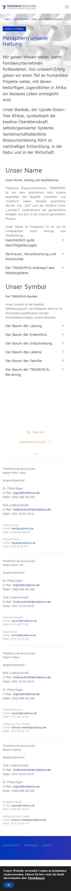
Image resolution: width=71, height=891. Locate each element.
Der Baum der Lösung (23, 326)
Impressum (31, 845)
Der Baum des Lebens (23, 352)
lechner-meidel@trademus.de (29, 727)
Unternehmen (21, 19)
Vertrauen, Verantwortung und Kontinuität (30, 256)
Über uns (37, 19)
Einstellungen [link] (36, 878)
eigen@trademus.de (26, 492)
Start (7, 19)
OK (8, 885)
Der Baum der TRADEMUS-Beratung (27, 372)
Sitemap (47, 845)
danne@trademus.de (24, 635)
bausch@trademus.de (24, 620)
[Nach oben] (35, 454)
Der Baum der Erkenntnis (26, 334)
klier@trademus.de (22, 528)
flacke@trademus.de (23, 542)
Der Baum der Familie (23, 361)
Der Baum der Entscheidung (28, 343)
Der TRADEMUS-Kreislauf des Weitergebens (29, 270)
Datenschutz (11, 845)
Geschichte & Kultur (33, 441)
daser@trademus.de (23, 805)
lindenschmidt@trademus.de (32, 509)
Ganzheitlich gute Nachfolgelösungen (21, 242)
